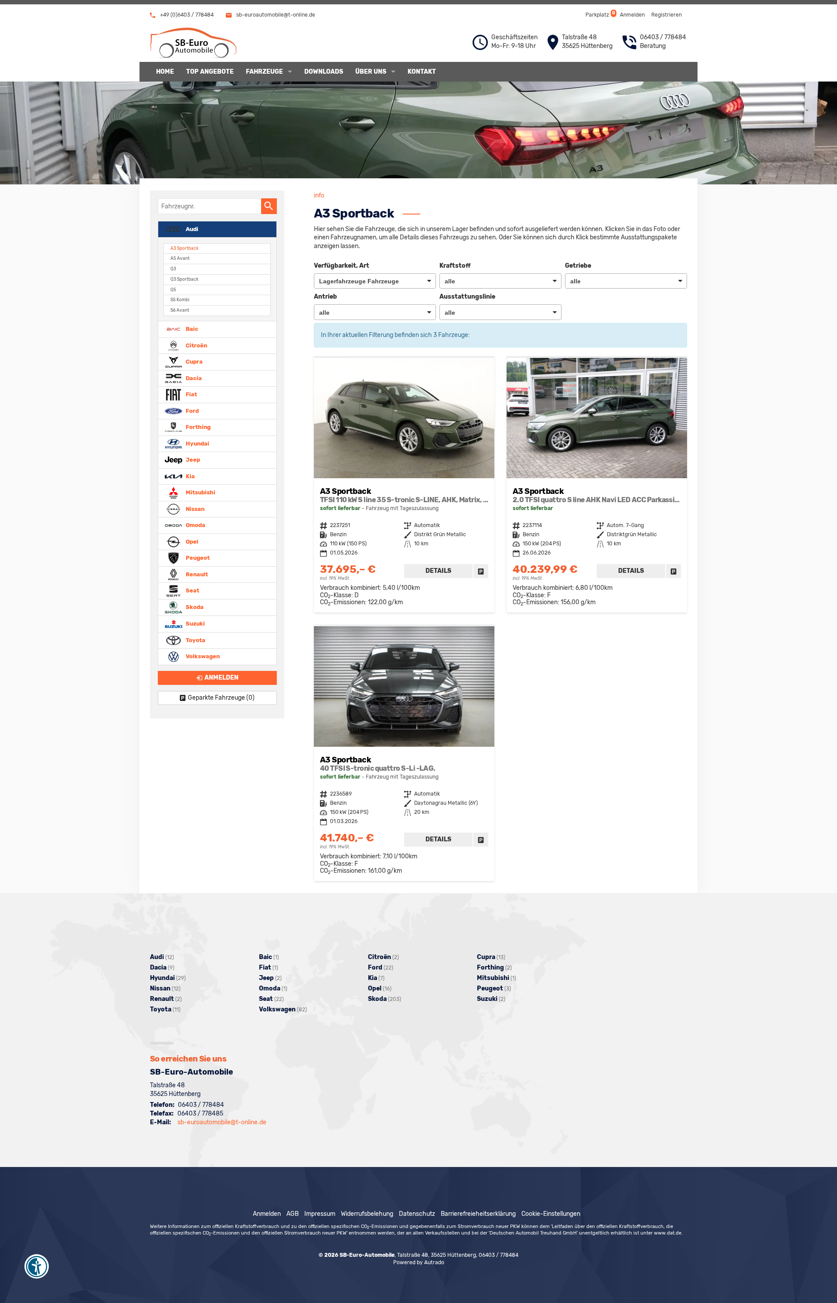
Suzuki (194, 623)
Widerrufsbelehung (367, 1214)
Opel (191, 541)
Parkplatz (599, 14)
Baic (191, 329)
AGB (292, 1214)
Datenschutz (417, 1214)
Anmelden (632, 15)
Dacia (193, 377)
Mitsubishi (199, 492)
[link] (480, 571)
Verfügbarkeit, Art (341, 265)
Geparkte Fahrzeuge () (221, 697)
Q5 (173, 289)
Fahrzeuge (264, 71)
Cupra (193, 361)
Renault (196, 574)
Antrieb (325, 296)
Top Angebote (210, 71)
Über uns (370, 71)
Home (165, 71)
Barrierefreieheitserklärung (478, 1214)
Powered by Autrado (418, 1262)
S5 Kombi (179, 299)
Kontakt (422, 71)
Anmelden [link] (221, 677)
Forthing (197, 427)
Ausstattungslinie (467, 296)
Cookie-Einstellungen (550, 1214)
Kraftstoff (454, 265)
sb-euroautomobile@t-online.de (275, 15)
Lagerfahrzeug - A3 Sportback (404, 485)
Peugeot (197, 558)
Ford (191, 410)
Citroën (195, 345)
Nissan (194, 508)
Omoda (194, 525)
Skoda (194, 607)
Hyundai (196, 443)
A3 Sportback (184, 248)
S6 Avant (179, 310)
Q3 (173, 268)
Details (438, 571)
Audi (191, 228)
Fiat (190, 394)
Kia (189, 476)
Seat (191, 590)
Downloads (323, 71)
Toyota (194, 639)
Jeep (192, 459)
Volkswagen (202, 656)
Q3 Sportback (184, 279)
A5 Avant (180, 258)
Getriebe (578, 265)
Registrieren (666, 15)
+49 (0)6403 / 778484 (186, 15)
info (319, 195)
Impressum (319, 1214)
